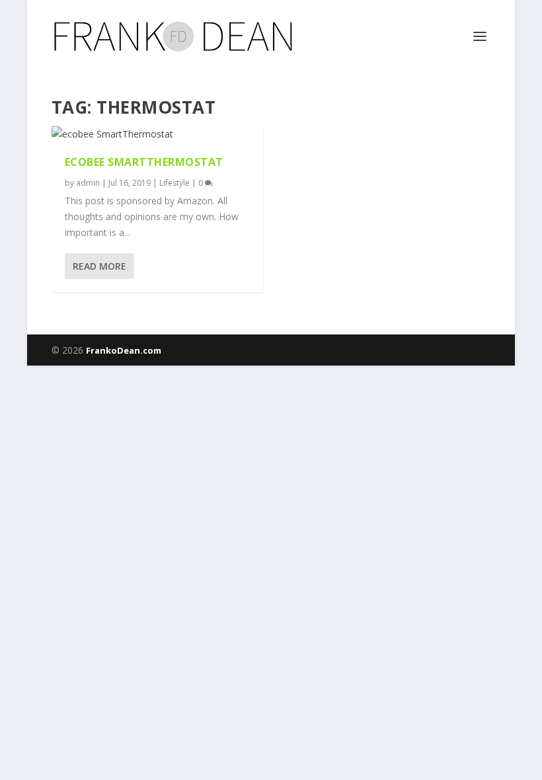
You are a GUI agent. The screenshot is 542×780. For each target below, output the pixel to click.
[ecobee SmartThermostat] (157, 134)
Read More (99, 266)
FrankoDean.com (123, 350)
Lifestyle (174, 182)
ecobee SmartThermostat (144, 162)
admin (88, 182)
